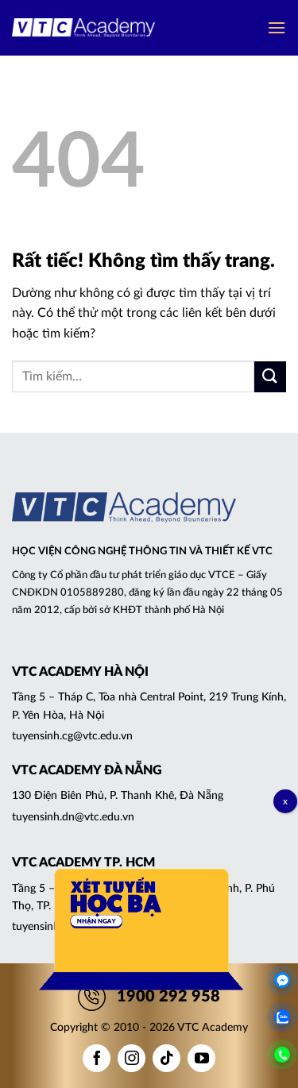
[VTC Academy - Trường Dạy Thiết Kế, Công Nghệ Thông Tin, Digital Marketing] (83, 28)
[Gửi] (270, 376)
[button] (276, 27)
